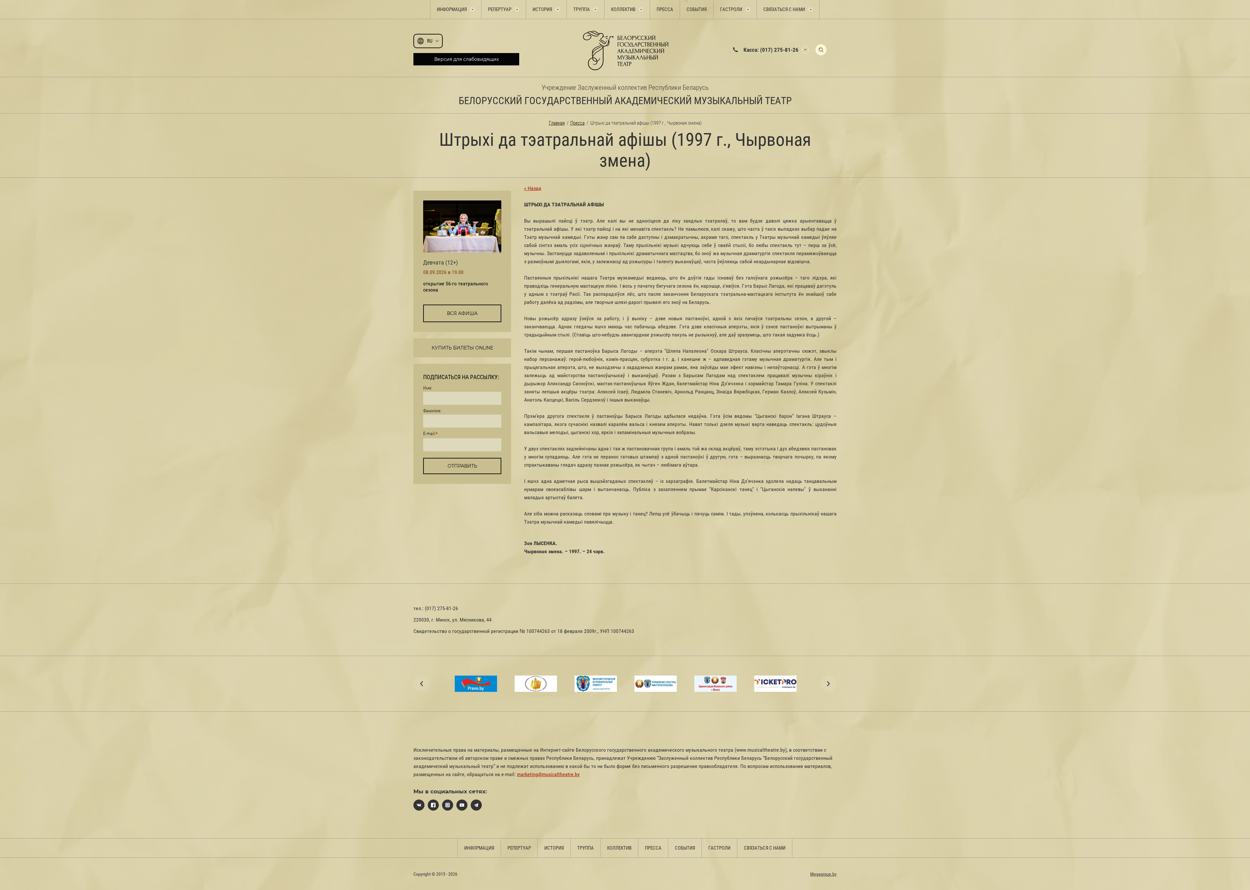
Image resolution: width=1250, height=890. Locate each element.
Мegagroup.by (823, 874)
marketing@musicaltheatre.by (548, 774)
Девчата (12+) (440, 262)
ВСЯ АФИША (462, 313)
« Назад (532, 188)
